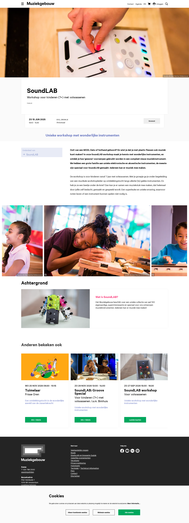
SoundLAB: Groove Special (89, 391)
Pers (72, 470)
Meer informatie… (133, 503)
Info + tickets (36, 420)
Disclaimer (75, 476)
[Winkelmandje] (149, 4)
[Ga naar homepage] (40, 4)
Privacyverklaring (78, 463)
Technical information (89, 468)
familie (29, 103)
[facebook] (122, 451)
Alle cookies (129, 512)
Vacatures (75, 460)
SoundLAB (32, 154)
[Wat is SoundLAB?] (55, 308)
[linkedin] (132, 451)
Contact (130, 4)
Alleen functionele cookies (77, 512)
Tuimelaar (32, 390)
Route (73, 452)
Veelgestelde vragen (79, 450)
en (145, 4)
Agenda (139, 4)
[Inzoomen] (45, 274)
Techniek (75, 468)
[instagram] (138, 451)
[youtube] (127, 451)
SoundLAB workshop (140, 390)
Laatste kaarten (135, 420)
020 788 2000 (29, 469)
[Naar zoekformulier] (166, 4)
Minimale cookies (104, 512)
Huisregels (75, 465)
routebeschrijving (28, 485)
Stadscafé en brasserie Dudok (83, 455)
